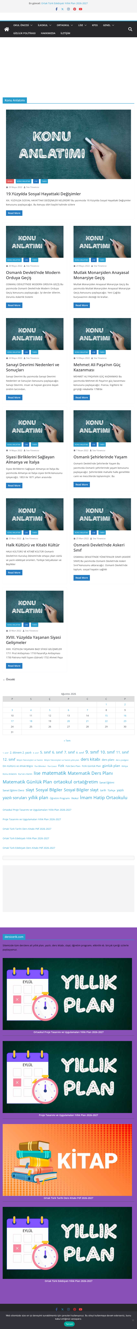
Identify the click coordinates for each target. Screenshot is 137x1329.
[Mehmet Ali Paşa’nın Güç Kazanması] (102, 334)
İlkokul (43, 25)
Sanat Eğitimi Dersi (13, 790)
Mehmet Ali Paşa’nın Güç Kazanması (97, 367)
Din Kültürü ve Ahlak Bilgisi (18, 766)
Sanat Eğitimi (106, 782)
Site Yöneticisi (32, 187)
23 (125, 721)
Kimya (125, 766)
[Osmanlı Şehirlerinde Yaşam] (102, 426)
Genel (107, 25)
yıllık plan (38, 797)
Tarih (44, 181)
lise (37, 773)
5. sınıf (45, 752)
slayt (30, 789)
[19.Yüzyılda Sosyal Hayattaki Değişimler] (68, 144)
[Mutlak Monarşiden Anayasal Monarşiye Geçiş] (102, 242)
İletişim (65, 33)
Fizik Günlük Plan (91, 766)
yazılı (120, 790)
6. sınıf (57, 752)
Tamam (69, 1324)
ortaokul (63, 781)
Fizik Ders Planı (73, 766)
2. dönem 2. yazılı (20, 752)
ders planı (108, 760)
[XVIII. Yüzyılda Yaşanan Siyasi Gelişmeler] (34, 607)
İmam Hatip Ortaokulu (103, 797)
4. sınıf (36, 753)
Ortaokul (63, 25)
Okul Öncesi (21, 25)
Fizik (61, 766)
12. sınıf (9, 759)
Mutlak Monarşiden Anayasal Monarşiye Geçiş (101, 275)
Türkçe (111, 790)
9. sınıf (92, 752)
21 (87, 721)
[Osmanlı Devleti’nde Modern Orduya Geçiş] (34, 242)
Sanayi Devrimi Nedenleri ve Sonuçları (32, 367)
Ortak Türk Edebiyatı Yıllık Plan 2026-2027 (26, 838)
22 (106, 721)
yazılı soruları (15, 797)
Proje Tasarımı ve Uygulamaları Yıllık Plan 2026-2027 (32, 819)
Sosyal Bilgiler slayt (81, 789)
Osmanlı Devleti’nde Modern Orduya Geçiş (33, 275)
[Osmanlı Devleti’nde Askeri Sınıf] (102, 514)
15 (106, 715)
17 (12, 721)
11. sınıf (122, 752)
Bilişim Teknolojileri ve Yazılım (30, 760)
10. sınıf (107, 752)
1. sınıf (5, 753)
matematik (54, 773)
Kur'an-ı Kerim (25, 773)
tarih (103, 790)
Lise (80, 25)
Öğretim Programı (60, 798)
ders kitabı (90, 759)
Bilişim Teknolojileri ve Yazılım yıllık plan (61, 760)
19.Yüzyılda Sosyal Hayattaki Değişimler (43, 193)
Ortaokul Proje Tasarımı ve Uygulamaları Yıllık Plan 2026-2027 (37, 809)
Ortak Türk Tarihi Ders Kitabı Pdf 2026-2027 (65, 3)
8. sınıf (80, 752)
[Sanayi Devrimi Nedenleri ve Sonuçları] (34, 334)
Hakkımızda (48, 33)
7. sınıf (69, 752)
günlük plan (111, 766)
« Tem (67, 740)
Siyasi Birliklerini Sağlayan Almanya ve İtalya (30, 459)
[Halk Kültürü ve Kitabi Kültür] (34, 514)
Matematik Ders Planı (90, 773)
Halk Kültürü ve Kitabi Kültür (33, 545)
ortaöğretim (86, 782)
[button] (31, 25)
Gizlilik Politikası (24, 33)
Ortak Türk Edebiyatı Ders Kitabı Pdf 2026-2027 (29, 847)
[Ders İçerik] (7, 29)
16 (125, 715)
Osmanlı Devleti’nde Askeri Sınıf (99, 547)
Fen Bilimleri (40, 766)
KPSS (95, 25)
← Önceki (9, 679)
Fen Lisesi (52, 766)
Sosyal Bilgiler (49, 789)
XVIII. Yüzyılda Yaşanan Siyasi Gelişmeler (33, 639)
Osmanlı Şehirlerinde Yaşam (100, 457)
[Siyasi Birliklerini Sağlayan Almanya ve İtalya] (34, 426)
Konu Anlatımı (23, 181)
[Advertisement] (68, 72)
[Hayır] (132, 1320)
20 (68, 721)
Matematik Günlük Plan (27, 782)
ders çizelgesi (122, 760)
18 (31, 721)
